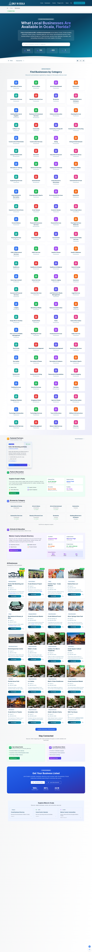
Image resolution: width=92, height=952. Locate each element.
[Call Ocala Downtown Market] (43, 627)
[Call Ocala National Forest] (63, 627)
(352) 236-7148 (72, 620)
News (67, 3)
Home (41, 3)
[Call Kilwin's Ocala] (43, 659)
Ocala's (33, 623)
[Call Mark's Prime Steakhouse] (63, 692)
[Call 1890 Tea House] (82, 722)
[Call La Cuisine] (43, 692)
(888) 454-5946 (32, 652)
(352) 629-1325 (13, 716)
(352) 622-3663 (52, 716)
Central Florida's (12, 593)
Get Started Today (39, 782)
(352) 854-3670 (72, 654)
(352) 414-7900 (13, 652)
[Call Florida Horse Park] (23, 692)
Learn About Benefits (54, 782)
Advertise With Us (80, 3)
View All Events (13, 758)
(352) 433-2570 (32, 685)
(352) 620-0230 (52, 685)
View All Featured (79, 438)
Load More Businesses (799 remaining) (46, 729)
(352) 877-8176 (13, 622)
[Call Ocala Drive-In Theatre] (23, 722)
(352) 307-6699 (13, 685)
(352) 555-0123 (32, 587)
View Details (17, 464)
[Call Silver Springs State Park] (82, 627)
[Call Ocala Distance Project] (43, 594)
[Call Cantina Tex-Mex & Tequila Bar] (63, 661)
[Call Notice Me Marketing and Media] (23, 596)
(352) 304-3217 (13, 459)
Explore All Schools (14, 550)
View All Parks (13, 493)
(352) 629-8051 (32, 620)
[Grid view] (77, 61)
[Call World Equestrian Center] (23, 659)
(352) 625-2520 (52, 620)
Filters (11, 60)
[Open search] (71, 3)
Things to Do (60, 3)
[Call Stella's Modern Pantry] (63, 722)
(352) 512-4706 (52, 589)
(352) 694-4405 (32, 716)
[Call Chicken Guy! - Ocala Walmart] (63, 596)
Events (54, 3)
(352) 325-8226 (52, 654)
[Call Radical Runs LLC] (82, 594)
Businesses (47, 3)
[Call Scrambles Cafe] (43, 722)
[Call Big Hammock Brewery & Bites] (23, 628)
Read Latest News (54, 758)
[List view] (80, 61)
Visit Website (12, 461)
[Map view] (83, 61)
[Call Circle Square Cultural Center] (82, 661)
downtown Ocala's (13, 625)
